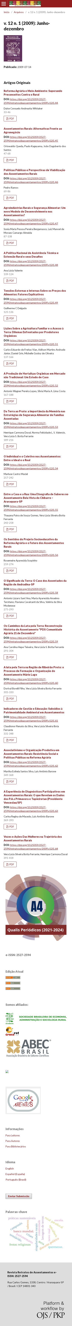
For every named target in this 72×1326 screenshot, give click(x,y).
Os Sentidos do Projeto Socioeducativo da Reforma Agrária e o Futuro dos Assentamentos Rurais (34, 543)
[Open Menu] (3, 3)
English (10, 1168)
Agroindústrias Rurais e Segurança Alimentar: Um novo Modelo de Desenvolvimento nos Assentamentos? (35, 211)
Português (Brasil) (16, 1179)
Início (6, 12)
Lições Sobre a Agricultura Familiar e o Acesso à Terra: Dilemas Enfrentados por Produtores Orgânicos (34, 332)
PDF (11, 118)
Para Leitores (13, 1135)
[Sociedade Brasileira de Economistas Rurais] (36, 1023)
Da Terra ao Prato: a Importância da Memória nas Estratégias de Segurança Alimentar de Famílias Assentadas (34, 415)
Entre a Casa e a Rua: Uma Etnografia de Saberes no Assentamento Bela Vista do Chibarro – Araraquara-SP (36, 498)
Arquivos (19, 12)
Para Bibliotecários (16, 1146)
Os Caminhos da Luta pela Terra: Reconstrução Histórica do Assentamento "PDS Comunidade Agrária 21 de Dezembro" (33, 629)
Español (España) (15, 1174)
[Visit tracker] (7, 1072)
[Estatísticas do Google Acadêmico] (24, 1113)
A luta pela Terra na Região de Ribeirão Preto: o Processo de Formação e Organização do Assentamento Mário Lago (34, 671)
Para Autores (13, 1140)
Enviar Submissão (18, 1196)
